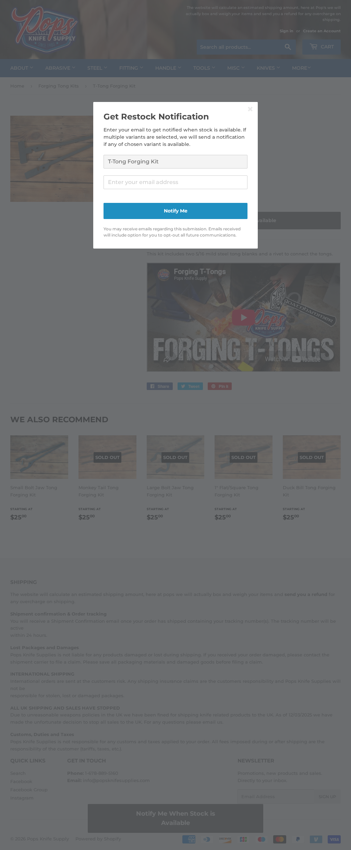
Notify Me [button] (175, 211)
